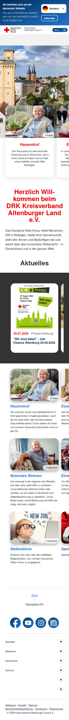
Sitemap (32, 705)
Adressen (10, 705)
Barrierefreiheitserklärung (19, 708)
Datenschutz (56, 708)
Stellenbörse (21, 548)
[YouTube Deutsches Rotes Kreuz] (28, 622)
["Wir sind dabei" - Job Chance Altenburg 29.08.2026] (34, 305)
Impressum (41, 708)
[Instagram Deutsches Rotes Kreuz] (41, 622)
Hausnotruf (19, 405)
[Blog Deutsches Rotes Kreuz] (53, 622)
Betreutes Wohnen (26, 475)
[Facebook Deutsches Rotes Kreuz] (15, 622)
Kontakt (22, 705)
